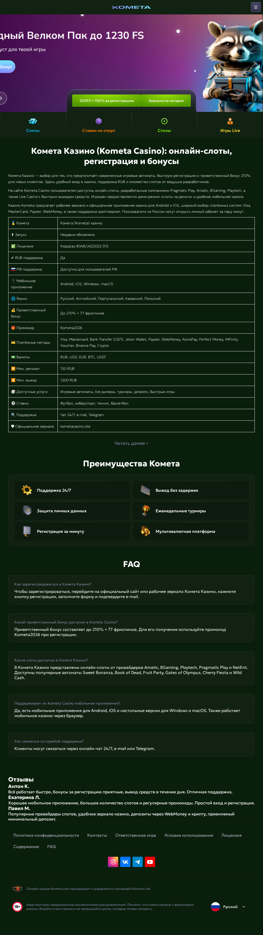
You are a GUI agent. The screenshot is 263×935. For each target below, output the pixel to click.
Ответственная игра (135, 835)
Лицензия (231, 835)
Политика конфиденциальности (46, 835)
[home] (131, 7)
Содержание (26, 846)
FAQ (51, 846)
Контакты (97, 835)
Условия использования (188, 835)
